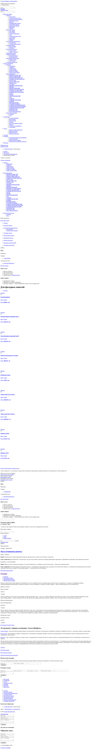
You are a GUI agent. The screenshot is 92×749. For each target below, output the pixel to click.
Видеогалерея (12, 120)
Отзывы (11, 122)
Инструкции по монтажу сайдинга (17, 141)
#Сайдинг (5, 576)
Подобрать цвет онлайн (6, 479)
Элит (10, 115)
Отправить (3, 664)
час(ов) (17, 540)
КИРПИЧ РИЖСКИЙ (14, 88)
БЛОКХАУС (12, 66)
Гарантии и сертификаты (15, 126)
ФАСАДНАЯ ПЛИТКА (15, 111)
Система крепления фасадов (13, 41)
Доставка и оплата (8, 683)
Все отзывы (3, 625)
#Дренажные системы (8, 579)
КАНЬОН (11, 98)
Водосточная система (11, 49)
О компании (6, 116)
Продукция (6, 152)
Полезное (5, 136)
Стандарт (11, 114)
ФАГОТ (11, 93)
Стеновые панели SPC (11, 62)
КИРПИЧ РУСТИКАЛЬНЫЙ (16, 89)
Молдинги (11, 48)
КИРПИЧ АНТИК (13, 102)
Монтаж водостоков (14, 133)
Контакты (5, 142)
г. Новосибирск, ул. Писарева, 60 (12, 709)
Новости (11, 124)
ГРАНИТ (11, 94)
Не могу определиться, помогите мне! (10, 468)
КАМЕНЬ (11, 101)
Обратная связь (4, 714)
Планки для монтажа (14, 33)
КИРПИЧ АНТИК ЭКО (15, 75)
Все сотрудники (4, 265)
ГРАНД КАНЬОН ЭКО (15, 76)
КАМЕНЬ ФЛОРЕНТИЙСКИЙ (17, 105)
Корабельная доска (13, 20)
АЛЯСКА (11, 67)
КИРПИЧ (11, 87)
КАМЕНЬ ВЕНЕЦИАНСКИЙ (16, 107)
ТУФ (10, 97)
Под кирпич (12, 32)
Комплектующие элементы (15, 19)
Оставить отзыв (10, 625)
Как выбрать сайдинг (6, 477)
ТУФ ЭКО (11, 84)
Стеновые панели (10, 45)
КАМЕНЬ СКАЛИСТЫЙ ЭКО (17, 79)
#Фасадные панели (8, 578)
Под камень (12, 31)
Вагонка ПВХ (12, 46)
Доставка (5, 135)
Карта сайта (6, 687)
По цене (5, 290)
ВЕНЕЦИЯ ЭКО (13, 109)
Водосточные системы (6, 652)
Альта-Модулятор (13, 139)
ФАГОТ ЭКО (12, 80)
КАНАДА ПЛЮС (13, 71)
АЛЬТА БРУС (12, 68)
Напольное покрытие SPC (12, 58)
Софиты (11, 28)
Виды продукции (7, 14)
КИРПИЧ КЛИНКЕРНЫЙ (15, 85)
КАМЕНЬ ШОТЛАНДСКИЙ (16, 92)
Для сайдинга (12, 42)
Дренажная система (11, 53)
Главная (5, 151)
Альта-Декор (12, 16)
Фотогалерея (12, 119)
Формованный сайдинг (15, 23)
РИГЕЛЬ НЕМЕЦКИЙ (14, 96)
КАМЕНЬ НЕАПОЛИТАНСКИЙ (17, 106)
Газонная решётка (13, 55)
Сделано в (5, 747)
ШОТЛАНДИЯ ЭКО (14, 81)
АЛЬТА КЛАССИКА (14, 72)
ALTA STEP (12, 61)
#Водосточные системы (9, 580)
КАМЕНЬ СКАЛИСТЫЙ (15, 90)
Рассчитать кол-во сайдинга (7, 474)
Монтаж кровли (13, 132)
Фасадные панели (10, 29)
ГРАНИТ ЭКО (12, 83)
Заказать (3, 293)
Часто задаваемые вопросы (15, 123)
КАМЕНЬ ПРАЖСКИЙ (15, 100)
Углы (10, 35)
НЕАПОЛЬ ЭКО (13, 110)
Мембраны (12, 27)
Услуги (5, 128)
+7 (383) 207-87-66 (7, 149)
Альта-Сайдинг (4, 631)
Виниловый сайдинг (14, 25)
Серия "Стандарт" (13, 51)
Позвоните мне (4, 10)
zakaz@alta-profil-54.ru (8, 263)
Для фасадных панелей (14, 44)
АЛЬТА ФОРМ (13, 70)
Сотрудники (12, 127)
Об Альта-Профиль (14, 118)
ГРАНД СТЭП (12, 59)
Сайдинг (8, 15)
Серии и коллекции (8, 63)
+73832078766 (6, 258)
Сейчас (5, 535)
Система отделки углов (15, 18)
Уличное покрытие (11, 54)
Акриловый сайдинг (14, 24)
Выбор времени (7, 538)
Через (4, 537)
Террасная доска (13, 57)
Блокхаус (11, 22)
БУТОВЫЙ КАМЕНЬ (14, 103)
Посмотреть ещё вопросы (7, 570)
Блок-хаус (3, 637)
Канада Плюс (4, 633)
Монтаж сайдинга (13, 131)
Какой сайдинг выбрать (15, 140)
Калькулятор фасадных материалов (17, 137)
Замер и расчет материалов (15, 129)
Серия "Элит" (12, 50)
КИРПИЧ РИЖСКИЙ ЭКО (16, 77)
